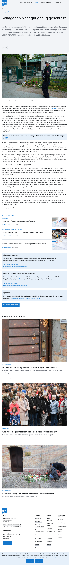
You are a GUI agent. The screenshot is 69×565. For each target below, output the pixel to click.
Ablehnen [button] (30, 561)
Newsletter (8, 543)
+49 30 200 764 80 (11, 264)
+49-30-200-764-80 (11, 526)
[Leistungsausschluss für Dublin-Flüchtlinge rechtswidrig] (59, 234)
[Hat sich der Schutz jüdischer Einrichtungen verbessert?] (34, 340)
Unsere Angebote (46, 2)
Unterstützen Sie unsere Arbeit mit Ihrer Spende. (25, 298)
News (36, 2)
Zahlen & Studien (6, 224)
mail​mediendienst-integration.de (16, 266)
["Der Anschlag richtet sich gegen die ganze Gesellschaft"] (34, 404)
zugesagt (54, 108)
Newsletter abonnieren (10, 305)
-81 (20, 526)
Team (21, 279)
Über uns (56, 2)
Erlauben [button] (39, 561)
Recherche (5, 378)
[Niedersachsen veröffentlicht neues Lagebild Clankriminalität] (59, 245)
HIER (6, 138)
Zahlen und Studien (25, 2)
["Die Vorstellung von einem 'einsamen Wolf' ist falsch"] (34, 466)
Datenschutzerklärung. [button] (54, 557)
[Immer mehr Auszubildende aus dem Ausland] (59, 222)
